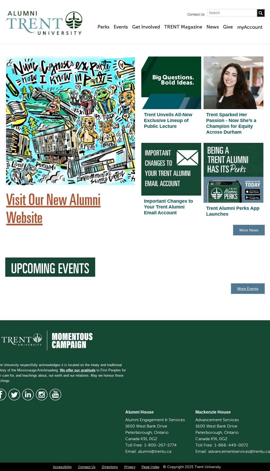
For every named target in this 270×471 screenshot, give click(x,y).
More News (248, 230)
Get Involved (146, 27)
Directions (110, 467)
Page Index (150, 467)
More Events (247, 289)
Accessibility (62, 467)
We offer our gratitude (77, 370)
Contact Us (196, 14)
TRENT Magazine (183, 27)
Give (228, 27)
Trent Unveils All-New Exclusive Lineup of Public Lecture (168, 120)
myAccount (249, 27)
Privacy (129, 467)
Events (121, 27)
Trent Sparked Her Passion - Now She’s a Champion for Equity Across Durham (231, 123)
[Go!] (261, 13)
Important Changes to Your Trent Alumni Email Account (168, 206)
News (212, 27)
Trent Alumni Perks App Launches (232, 211)
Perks (103, 27)
